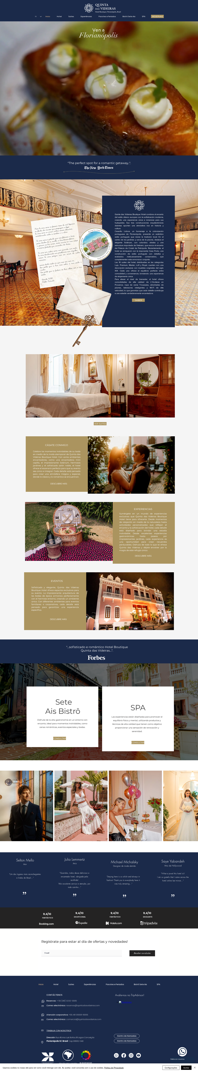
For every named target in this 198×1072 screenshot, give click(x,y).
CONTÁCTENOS (54, 994)
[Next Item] (193, 806)
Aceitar (186, 1067)
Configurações (171, 1067)
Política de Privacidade (114, 1067)
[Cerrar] (194, 1068)
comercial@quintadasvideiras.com (83, 1019)
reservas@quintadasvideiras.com (83, 1005)
